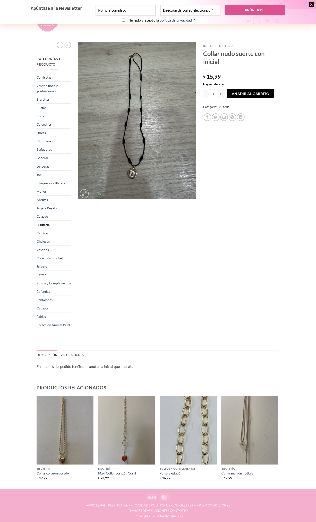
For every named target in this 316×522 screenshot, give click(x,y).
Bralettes (43, 99)
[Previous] (36, 442)
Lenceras (43, 166)
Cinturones (45, 141)
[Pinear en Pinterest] (232, 117)
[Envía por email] (224, 117)
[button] (84, 193)
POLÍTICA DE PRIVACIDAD (128, 505)
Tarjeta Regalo (47, 208)
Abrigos (42, 200)
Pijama (41, 108)
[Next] (278, 442)
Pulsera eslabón (171, 473)
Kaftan (41, 275)
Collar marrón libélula (237, 473)
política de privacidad (176, 20)
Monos (41, 191)
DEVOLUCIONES (155, 510)
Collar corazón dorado (53, 473)
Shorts (41, 133)
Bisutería (43, 225)
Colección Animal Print (53, 325)
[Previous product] (68, 45)
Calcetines (44, 124)
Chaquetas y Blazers (51, 183)
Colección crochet (50, 258)
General (42, 158)
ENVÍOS (134, 510)
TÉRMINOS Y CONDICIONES (209, 505)
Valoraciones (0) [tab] (75, 355)
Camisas (43, 233)
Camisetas (44, 77)
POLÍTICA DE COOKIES (168, 505)
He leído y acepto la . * (161, 20)
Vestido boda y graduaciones (47, 88)
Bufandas (43, 291)
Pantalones (45, 300)
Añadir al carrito (251, 94)
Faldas (41, 316)
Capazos (43, 308)
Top (39, 175)
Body (40, 116)
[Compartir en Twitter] (216, 117)
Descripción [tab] (47, 355)
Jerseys (42, 266)
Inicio (208, 46)
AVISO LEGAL (96, 505)
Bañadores (44, 149)
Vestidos (43, 250)
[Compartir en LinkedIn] (241, 117)
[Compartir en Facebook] (207, 117)
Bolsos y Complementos (54, 283)
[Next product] (60, 45)
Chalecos (43, 241)
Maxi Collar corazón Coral (117, 473)
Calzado (42, 216)
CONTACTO (179, 510)
